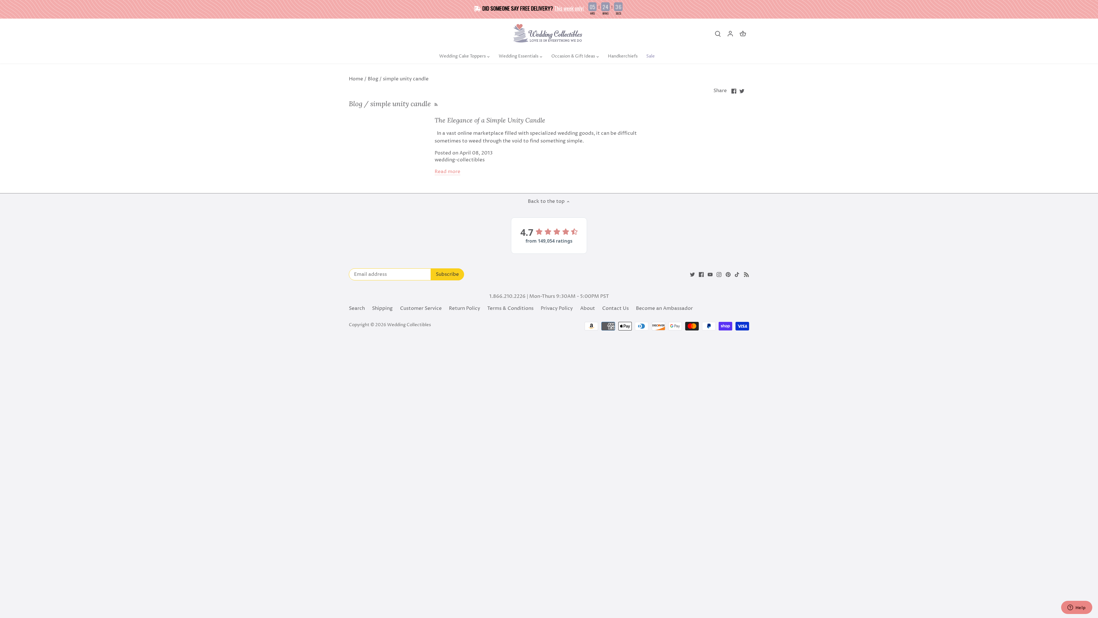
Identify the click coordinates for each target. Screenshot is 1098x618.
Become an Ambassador (664, 308)
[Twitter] (692, 274)
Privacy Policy (557, 308)
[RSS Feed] (435, 103)
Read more (447, 172)
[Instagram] (719, 274)
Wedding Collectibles (409, 325)
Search (357, 308)
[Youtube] (710, 274)
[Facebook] (701, 274)
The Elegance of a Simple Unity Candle (490, 120)
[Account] (730, 34)
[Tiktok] (737, 274)
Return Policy (464, 308)
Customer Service (421, 308)
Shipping (382, 308)
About (587, 308)
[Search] (717, 34)
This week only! (569, 8)
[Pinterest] (728, 274)
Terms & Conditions (510, 308)
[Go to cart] (742, 34)
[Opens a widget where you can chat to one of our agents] (1076, 608)
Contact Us (615, 308)
